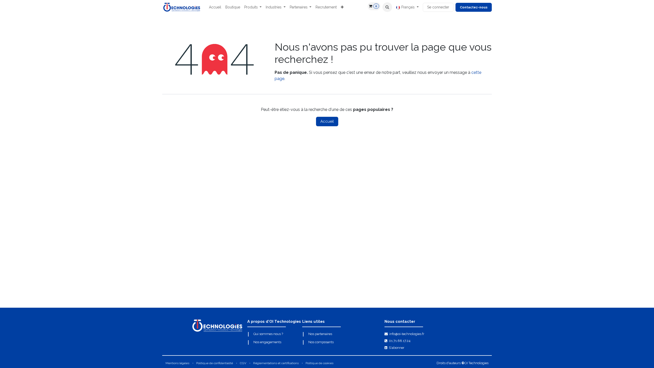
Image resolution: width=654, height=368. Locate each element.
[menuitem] (215, 7)
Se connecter (438, 7)
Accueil (327, 121)
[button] (387, 7)
